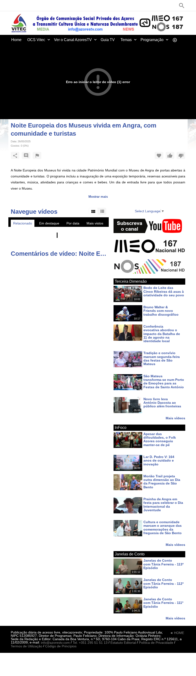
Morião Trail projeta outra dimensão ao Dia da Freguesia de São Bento (161, 481)
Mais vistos (95, 223)
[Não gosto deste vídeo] (181, 155)
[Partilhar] (15, 155)
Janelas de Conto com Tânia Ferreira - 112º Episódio (163, 583)
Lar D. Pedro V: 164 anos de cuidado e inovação (158, 460)
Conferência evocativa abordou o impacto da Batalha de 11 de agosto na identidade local (161, 334)
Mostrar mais (98, 196)
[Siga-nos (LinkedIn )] (27, 5)
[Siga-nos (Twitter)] (20, 5)
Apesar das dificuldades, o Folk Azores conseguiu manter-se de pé (159, 439)
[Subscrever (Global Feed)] (41, 5)
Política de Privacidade (156, 642)
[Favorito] (159, 155)
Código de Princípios (60, 646)
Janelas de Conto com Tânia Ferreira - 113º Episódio (163, 564)
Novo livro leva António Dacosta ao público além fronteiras (162, 402)
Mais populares (24, 230)
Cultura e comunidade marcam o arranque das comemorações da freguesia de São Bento (162, 527)
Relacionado (22, 223)
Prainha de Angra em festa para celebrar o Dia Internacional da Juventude (163, 504)
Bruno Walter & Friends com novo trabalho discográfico (161, 310)
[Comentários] (26, 155)
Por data (72, 223)
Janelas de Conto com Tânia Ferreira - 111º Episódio (163, 602)
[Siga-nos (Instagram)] (34, 5)
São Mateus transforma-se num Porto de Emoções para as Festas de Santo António (163, 381)
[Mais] (174, 39)
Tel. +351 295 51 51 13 (90, 642)
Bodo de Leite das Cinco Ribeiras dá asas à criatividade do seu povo (163, 291)
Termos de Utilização (26, 646)
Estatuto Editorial (123, 642)
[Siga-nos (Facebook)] (13, 5)
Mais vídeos (175, 418)
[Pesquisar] (181, 5)
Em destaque (49, 223)
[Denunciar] (37, 155)
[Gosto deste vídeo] (170, 155)
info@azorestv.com (55, 642)
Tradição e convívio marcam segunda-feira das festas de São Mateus (161, 358)
